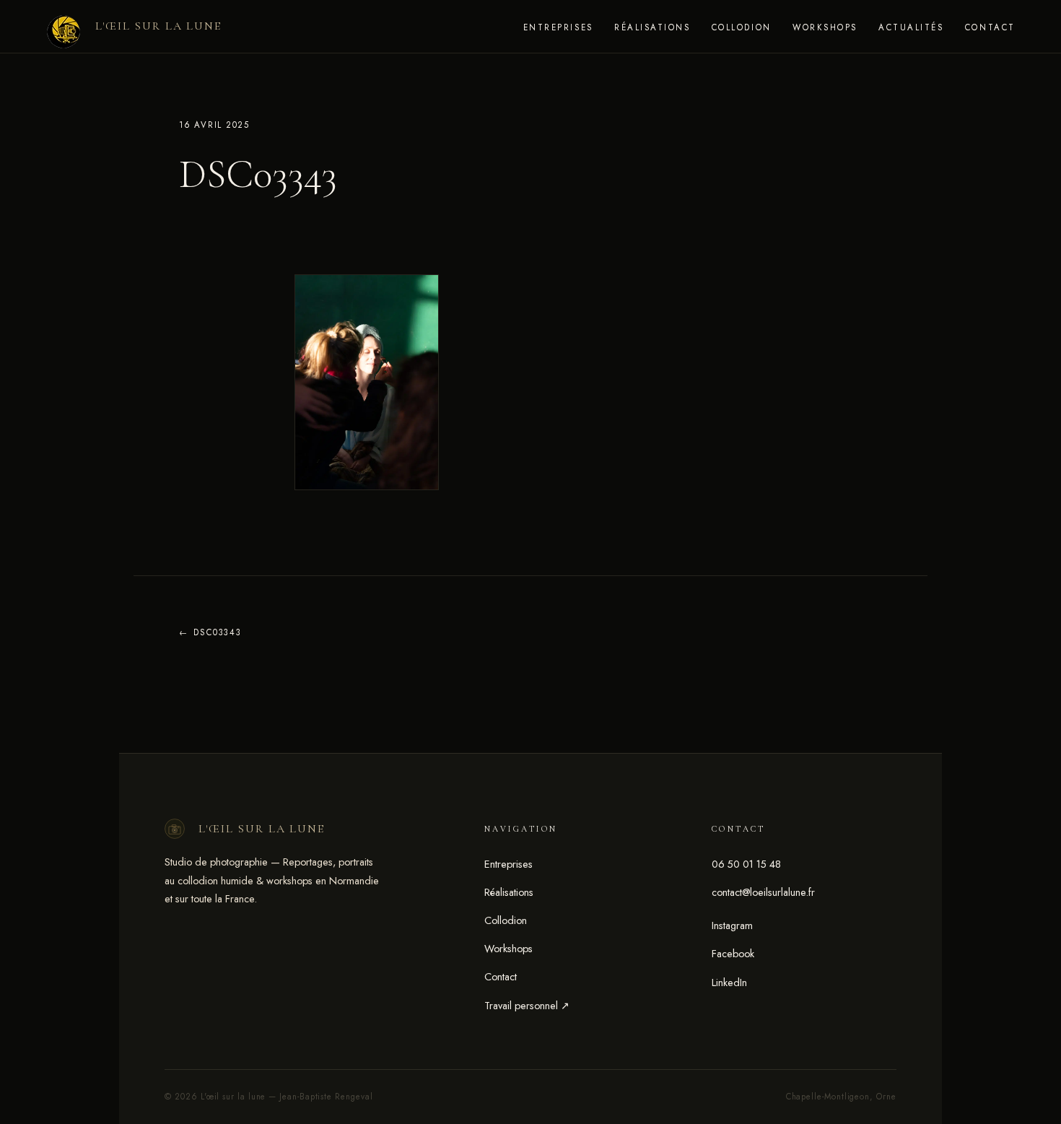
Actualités (910, 27)
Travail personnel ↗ (526, 1005)
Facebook (733, 953)
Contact (990, 27)
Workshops (825, 27)
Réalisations (652, 27)
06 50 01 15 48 (746, 864)
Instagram (732, 925)
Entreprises (558, 27)
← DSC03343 (210, 632)
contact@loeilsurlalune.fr (763, 892)
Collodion (742, 27)
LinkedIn (729, 982)
